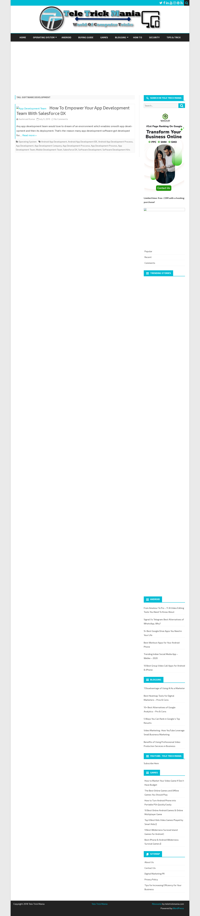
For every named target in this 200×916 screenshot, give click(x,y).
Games (104, 37)
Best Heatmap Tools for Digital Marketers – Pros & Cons (159, 697)
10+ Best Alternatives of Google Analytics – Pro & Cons (159, 709)
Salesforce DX (70, 149)
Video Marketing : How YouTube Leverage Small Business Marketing (164, 732)
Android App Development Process (115, 141)
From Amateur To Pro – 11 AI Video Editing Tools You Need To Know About (164, 610)
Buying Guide (85, 37)
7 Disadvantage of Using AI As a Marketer (164, 688)
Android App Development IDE (82, 141)
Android (66, 37)
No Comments (61, 119)
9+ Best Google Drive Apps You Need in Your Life (163, 633)
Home (23, 37)
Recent (148, 257)
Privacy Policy (151, 879)
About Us (149, 862)
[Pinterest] (178, 3)
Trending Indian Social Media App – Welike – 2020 (161, 656)
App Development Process (104, 145)
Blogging (120, 37)
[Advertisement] (100, 65)
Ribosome (157, 904)
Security (154, 37)
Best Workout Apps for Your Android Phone (162, 644)
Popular (148, 251)
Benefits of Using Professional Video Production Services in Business (162, 744)
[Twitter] (160, 3)
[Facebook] (164, 3)
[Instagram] (174, 3)
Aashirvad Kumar (26, 119)
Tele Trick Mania (100, 904)
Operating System (44, 37)
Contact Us (150, 868)
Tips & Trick (174, 37)
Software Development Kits (116, 149)
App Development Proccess (76, 145)
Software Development (90, 149)
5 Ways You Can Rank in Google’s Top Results (162, 720)
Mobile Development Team (49, 149)
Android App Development (54, 141)
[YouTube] (171, 3)
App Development (25, 145)
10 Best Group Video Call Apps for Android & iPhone (164, 667)
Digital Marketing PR (155, 873)
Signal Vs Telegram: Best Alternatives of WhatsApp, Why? (164, 621)
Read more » (29, 135)
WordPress (178, 908)
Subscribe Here (151, 763)
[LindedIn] (167, 3)
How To (137, 37)
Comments (150, 263)
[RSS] (181, 3)
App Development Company (48, 145)
